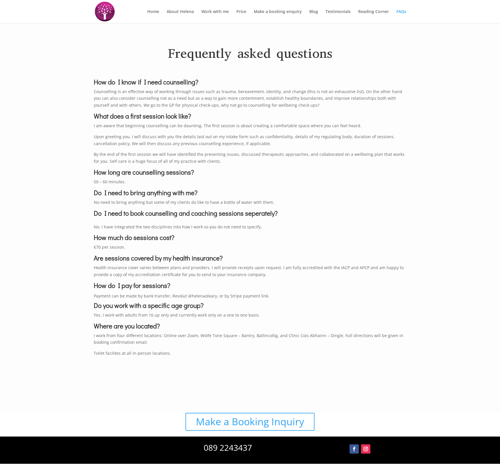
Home (153, 12)
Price (241, 12)
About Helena (180, 12)
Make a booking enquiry (278, 12)
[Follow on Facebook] (354, 449)
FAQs (401, 12)
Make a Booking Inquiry (250, 421)
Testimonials (338, 12)
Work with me (215, 12)
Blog (313, 12)
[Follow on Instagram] (365, 449)
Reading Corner (373, 12)
